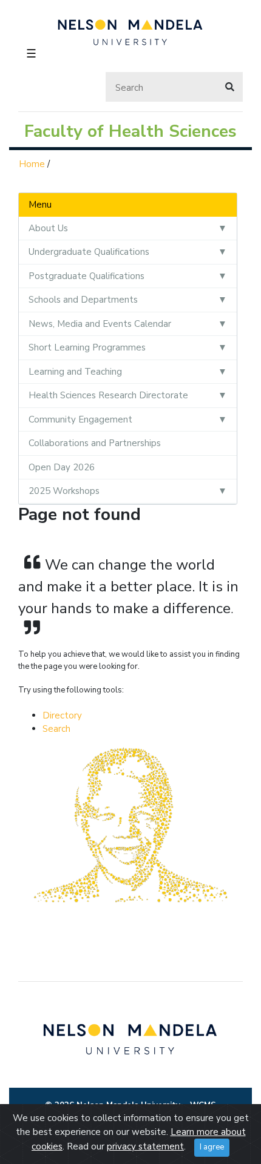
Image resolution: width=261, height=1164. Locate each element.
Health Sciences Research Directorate (108, 395)
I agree (212, 1147)
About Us (48, 228)
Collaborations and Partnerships (95, 443)
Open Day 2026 (62, 467)
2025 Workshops (64, 491)
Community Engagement (80, 419)
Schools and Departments (83, 300)
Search (56, 729)
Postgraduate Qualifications (86, 276)
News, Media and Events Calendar (100, 324)
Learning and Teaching (75, 372)
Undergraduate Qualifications (89, 252)
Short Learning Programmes (87, 347)
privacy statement (145, 1146)
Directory (62, 715)
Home (32, 164)
